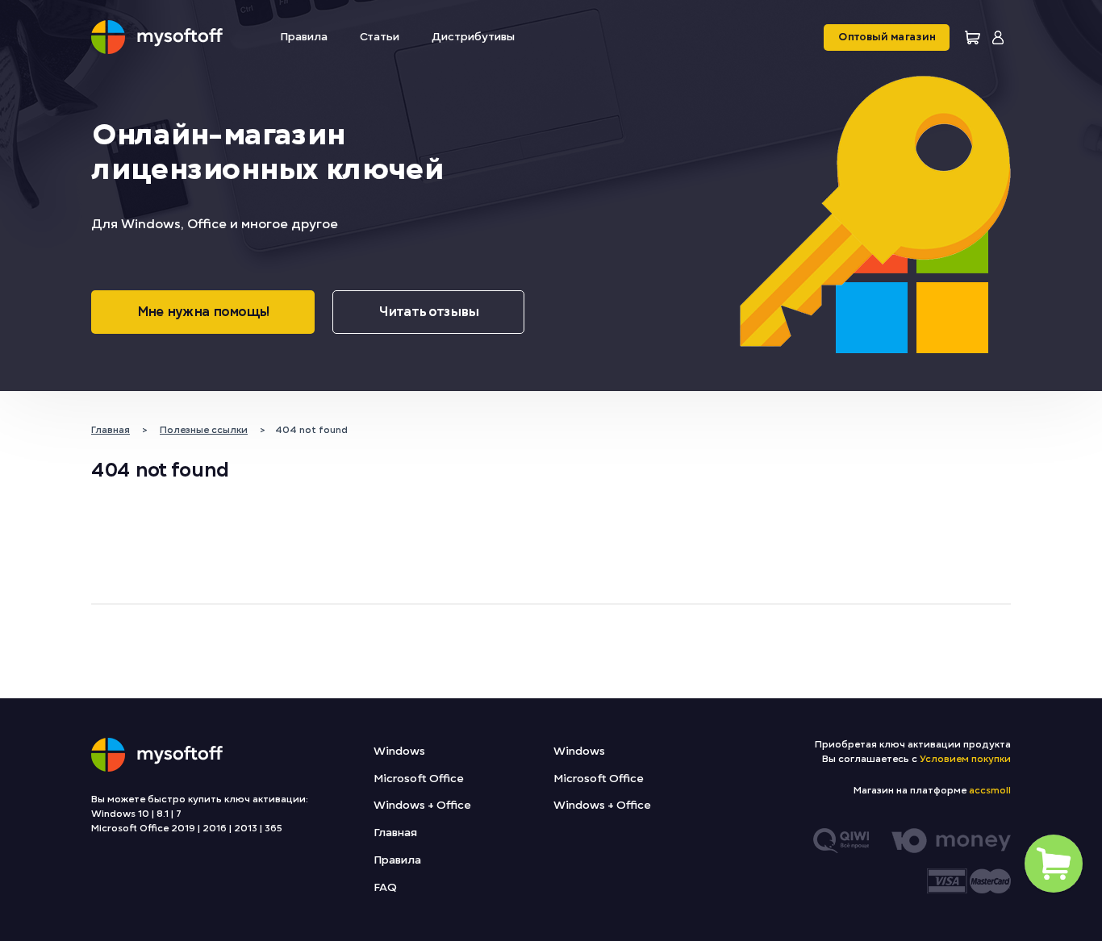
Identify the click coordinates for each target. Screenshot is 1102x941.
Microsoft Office (418, 778)
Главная (395, 832)
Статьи (379, 36)
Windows (399, 751)
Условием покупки (965, 758)
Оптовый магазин (886, 37)
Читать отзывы (428, 312)
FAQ (385, 887)
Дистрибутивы (473, 36)
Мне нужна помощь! (202, 312)
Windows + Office (422, 805)
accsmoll (990, 790)
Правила (304, 36)
